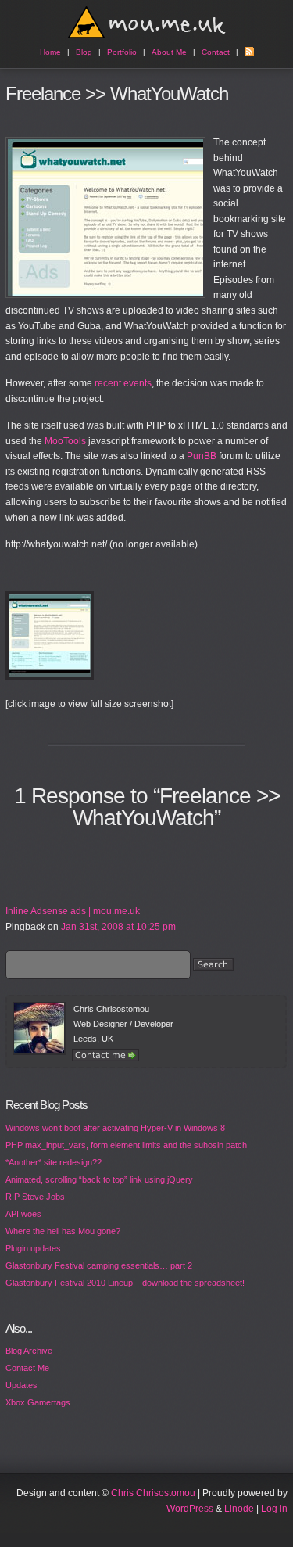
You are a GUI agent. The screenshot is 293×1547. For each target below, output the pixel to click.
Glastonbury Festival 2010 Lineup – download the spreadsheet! (125, 1282)
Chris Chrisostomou (153, 1493)
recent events (123, 383)
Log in (274, 1508)
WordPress (189, 1508)
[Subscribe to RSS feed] (249, 52)
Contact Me (27, 1368)
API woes (23, 1214)
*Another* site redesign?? (53, 1162)
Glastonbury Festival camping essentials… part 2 (98, 1265)
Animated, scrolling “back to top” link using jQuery (99, 1179)
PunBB (201, 456)
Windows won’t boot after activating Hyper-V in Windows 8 (115, 1127)
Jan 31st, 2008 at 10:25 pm (118, 926)
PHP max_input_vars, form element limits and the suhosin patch (126, 1145)
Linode (239, 1508)
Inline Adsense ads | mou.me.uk (72, 911)
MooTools (65, 441)
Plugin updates (33, 1248)
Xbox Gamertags (37, 1402)
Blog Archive (28, 1350)
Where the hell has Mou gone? (62, 1231)
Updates (21, 1385)
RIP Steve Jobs (35, 1196)
